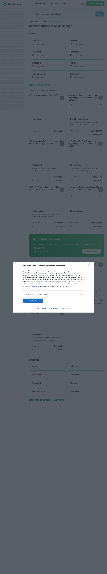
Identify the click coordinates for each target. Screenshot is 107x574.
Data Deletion (41, 308)
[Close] (90, 266)
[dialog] (53, 287)
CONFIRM (33, 300)
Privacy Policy (65, 308)
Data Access (53, 308)
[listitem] (53, 294)
